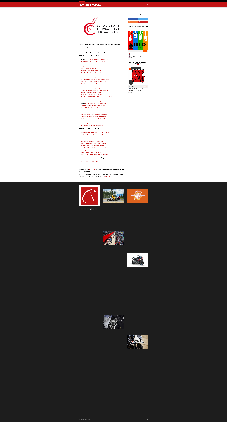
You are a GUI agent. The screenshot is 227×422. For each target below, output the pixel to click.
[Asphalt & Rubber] (90, 5)
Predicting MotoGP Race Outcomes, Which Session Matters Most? (96, 1)
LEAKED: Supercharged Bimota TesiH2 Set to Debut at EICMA (94, 81)
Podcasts (117, 4)
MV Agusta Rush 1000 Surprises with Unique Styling (91, 101)
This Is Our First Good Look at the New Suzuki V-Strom (92, 136)
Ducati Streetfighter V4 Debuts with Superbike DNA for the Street (94, 123)
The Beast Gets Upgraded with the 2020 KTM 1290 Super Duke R (94, 90)
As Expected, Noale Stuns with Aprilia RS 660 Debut (91, 94)
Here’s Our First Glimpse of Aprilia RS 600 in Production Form (93, 143)
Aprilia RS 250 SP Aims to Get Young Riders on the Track (92, 77)
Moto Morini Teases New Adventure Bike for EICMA (92, 152)
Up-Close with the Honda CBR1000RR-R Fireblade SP (92, 161)
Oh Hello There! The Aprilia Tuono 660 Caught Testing (92, 141)
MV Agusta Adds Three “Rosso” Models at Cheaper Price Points (94, 112)
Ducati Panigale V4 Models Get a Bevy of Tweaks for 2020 (93, 118)
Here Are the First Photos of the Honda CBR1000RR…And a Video (94, 154)
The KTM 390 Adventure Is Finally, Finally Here (90, 85)
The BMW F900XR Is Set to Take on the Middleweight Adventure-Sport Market (97, 61)
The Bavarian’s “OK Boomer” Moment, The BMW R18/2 (96, 59)
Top (147, 419)
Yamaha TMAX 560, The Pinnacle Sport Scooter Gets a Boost (93, 107)
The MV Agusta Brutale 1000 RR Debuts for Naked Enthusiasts (94, 116)
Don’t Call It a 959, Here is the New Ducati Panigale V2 (92, 125)
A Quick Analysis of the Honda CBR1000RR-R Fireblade (96, 103)
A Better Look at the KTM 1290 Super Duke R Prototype (92, 145)
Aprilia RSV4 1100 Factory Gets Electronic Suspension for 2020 (94, 147)
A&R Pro (111, 4)
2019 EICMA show (92, 169)
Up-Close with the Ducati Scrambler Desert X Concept (92, 163)
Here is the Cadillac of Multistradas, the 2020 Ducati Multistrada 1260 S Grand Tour (98, 120)
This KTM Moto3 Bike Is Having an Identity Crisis (91, 63)
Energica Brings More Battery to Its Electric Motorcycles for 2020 (94, 66)
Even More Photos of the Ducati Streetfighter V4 (91, 166)
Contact (130, 4)
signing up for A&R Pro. (107, 176)
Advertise (124, 4)
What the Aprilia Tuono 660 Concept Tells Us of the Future (97, 74)
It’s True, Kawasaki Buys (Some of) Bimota (89, 68)
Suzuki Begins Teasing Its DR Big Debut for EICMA (91, 150)
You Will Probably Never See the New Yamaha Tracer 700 (93, 109)
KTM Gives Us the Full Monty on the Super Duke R (91, 139)
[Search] (147, 4)
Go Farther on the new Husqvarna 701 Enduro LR (91, 72)
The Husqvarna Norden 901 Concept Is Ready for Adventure (93, 88)
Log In (135, 4)
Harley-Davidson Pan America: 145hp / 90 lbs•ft (91, 70)
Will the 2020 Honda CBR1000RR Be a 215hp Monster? (92, 134)
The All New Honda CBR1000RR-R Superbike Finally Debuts (93, 105)
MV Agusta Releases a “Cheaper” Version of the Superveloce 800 (94, 114)
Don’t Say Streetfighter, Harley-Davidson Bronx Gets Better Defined (95, 79)
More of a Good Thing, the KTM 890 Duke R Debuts (92, 83)
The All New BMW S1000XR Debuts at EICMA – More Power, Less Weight (96, 96)
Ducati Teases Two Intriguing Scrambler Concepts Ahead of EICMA (95, 132)
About (106, 4)
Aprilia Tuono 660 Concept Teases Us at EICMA (91, 92)
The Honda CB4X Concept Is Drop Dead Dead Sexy (91, 98)
